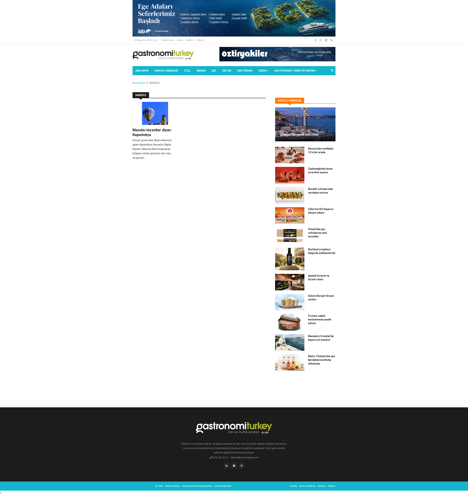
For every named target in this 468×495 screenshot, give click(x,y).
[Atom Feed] (326, 40)
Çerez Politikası (307, 486)
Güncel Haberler (166, 70)
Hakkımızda (167, 40)
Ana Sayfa (141, 70)
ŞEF (214, 70)
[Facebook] (316, 40)
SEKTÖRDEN (244, 70)
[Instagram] (321, 40)
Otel (187, 70)
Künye (180, 40)
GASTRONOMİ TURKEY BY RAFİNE (294, 70)
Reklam (190, 40)
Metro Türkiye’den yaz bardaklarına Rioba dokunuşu (321, 360)
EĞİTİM (226, 70)
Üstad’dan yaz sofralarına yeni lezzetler (317, 233)
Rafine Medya (172, 486)
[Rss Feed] (332, 40)
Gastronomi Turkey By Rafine (197, 486)
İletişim (200, 40)
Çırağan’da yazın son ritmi (299, 134)
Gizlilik (293, 486)
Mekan (201, 70)
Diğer (262, 70)
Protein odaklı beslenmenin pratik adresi (319, 319)
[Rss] (226, 466)
